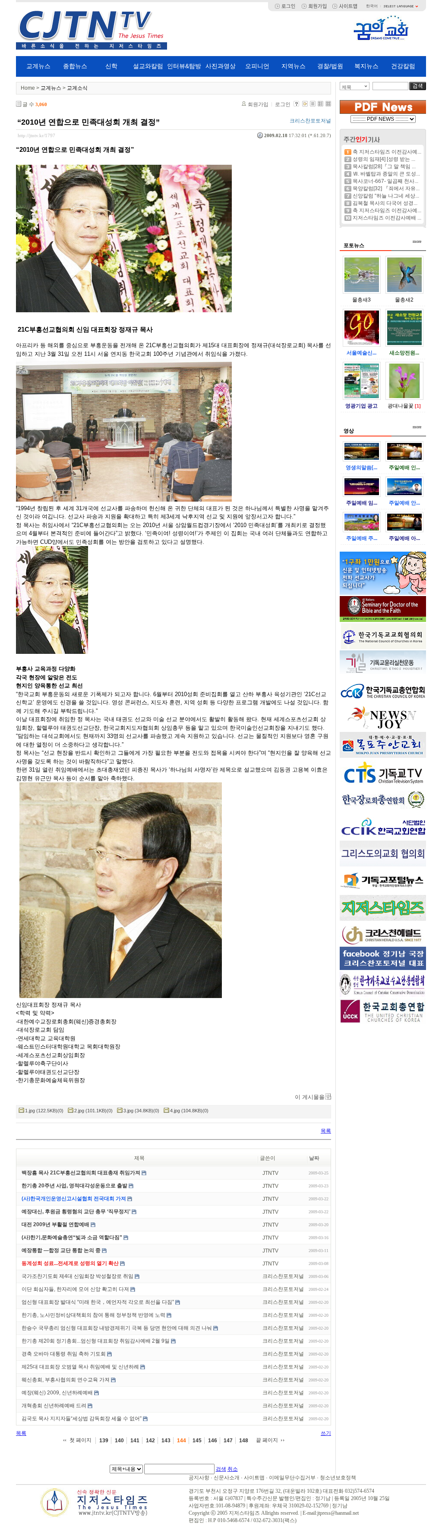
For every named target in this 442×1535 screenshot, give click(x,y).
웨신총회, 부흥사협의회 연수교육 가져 (66, 1380)
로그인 (282, 104)
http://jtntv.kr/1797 (36, 135)
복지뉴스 (366, 66)
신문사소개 (227, 1478)
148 (243, 1441)
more (417, 241)
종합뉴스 (75, 66)
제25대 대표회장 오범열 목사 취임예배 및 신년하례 (80, 1367)
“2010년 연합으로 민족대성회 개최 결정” (88, 122)
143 (165, 1441)
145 (197, 1441)
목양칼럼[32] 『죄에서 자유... (386, 188)
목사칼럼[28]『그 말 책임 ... (384, 166)
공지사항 (199, 1478)
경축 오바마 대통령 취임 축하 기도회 (64, 1354)
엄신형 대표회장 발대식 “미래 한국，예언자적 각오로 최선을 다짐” (98, 1302)
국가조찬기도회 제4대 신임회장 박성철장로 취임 (77, 1276)
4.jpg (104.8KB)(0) (189, 1110)
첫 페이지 (80, 1440)
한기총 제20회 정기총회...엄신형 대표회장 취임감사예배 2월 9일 (96, 1341)
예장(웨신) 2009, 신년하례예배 (57, 1393)
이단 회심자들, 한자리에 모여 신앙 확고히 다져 (75, 1289)
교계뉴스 (38, 66)
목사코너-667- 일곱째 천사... (385, 181)
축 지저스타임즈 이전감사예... (387, 152)
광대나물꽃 (401, 406)
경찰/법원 (330, 66)
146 (212, 1441)
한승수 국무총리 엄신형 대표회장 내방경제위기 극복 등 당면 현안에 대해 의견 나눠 (117, 1328)
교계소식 (77, 88)
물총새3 (361, 300)
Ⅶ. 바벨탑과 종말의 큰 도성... (386, 174)
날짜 (314, 1158)
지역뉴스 (293, 66)
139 (103, 1441)
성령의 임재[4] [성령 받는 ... (384, 159)
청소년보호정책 (338, 1478)
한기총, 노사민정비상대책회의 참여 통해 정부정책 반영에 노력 (93, 1315)
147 (228, 1441)
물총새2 (404, 300)
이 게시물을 (310, 1097)
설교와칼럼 (148, 66)
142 (150, 1441)
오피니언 (257, 66)
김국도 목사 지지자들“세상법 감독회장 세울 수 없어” (82, 1419)
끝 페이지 (267, 1440)
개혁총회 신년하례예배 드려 (54, 1406)
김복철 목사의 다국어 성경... (385, 203)
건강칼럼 (403, 66)
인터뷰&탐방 (184, 66)
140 (119, 1441)
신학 (111, 66)
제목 (346, 87)
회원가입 (258, 104)
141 (134, 1441)
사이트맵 (254, 1478)
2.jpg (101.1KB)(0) (93, 1110)
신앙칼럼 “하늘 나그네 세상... (386, 196)
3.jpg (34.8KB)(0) (141, 1110)
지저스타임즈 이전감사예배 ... (387, 218)
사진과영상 (220, 66)
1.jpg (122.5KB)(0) (44, 1110)
